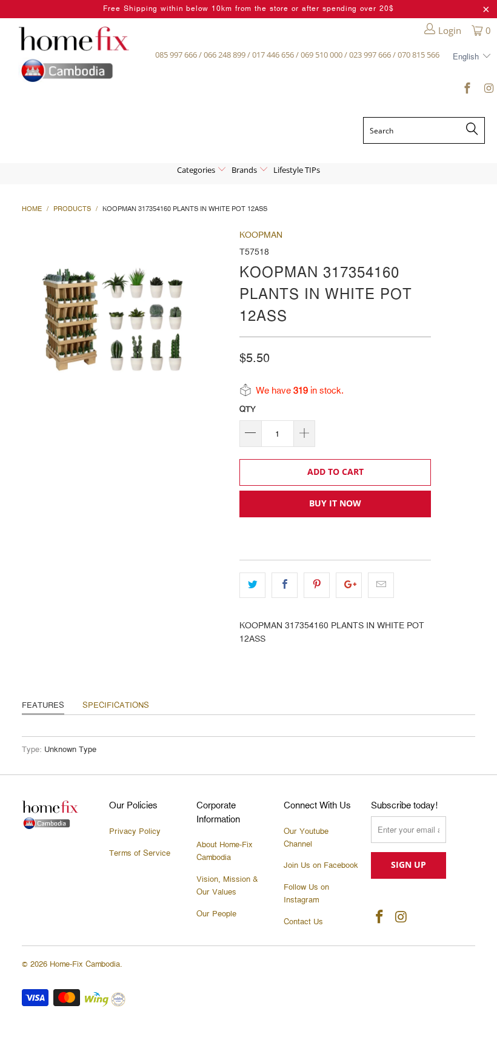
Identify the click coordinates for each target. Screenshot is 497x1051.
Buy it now (335, 503)
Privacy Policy (135, 831)
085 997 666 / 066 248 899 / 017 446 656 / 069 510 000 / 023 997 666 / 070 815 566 (297, 54)
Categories (197, 169)
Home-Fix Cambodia (85, 964)
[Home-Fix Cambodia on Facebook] (467, 90)
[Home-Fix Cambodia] (73, 54)
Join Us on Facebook (321, 865)
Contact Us (303, 922)
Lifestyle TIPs (296, 169)
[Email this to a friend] (381, 585)
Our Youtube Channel (306, 837)
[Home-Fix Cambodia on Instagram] (487, 90)
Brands (245, 169)
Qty (247, 409)
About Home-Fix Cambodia (224, 851)
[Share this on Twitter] (252, 585)
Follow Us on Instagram (306, 893)
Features (43, 705)
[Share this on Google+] (349, 585)
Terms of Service (139, 853)
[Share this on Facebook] (285, 585)
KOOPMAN (260, 235)
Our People (216, 914)
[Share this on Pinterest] (317, 585)
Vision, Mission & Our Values (227, 885)
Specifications (115, 705)
